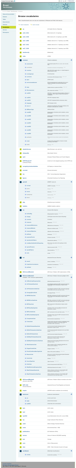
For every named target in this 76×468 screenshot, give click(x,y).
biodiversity (26, 52)
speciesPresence (31, 247)
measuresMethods (31, 228)
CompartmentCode (31, 318)
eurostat (25, 170)
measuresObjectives (31, 231)
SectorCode (29, 358)
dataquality (26, 153)
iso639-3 (29, 97)
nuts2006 (29, 115)
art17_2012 (26, 44)
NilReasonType (30, 109)
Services (5, 29)
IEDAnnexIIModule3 (28, 275)
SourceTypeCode (31, 361)
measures (29, 222)
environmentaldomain (32, 82)
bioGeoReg (29, 213)
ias (23, 210)
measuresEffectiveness (32, 225)
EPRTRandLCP (27, 161)
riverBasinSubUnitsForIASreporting (35, 243)
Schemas (5, 24)
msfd (24, 423)
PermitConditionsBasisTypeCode (34, 351)
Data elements (6, 22)
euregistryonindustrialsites (30, 166)
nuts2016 (29, 126)
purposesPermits (31, 237)
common (25, 60)
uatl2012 (29, 403)
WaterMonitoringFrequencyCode (34, 367)
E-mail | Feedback (7, 463)
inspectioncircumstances (32, 264)
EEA (9, 1)
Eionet (8, 11)
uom (24, 443)
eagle (28, 400)
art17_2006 (26, 40)
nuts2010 (29, 119)
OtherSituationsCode (31, 344)
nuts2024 (29, 133)
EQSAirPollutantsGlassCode (33, 326)
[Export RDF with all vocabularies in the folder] (71, 60)
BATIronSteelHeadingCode (33, 314)
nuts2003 (29, 112)
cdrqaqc (29, 216)
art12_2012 (26, 33)
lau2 (24, 412)
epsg (28, 87)
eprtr (24, 157)
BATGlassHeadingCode (32, 307)
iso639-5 (29, 100)
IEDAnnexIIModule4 (28, 379)
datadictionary (27, 149)
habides (25, 206)
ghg (24, 202)
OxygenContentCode (31, 348)
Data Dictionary (14, 11)
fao (23, 174)
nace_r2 (28, 105)
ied (23, 257)
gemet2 (25, 182)
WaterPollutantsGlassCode (33, 370)
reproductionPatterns (32, 240)
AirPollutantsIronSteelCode (33, 288)
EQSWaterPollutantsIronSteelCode (35, 340)
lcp (23, 419)
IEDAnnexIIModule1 (28, 272)
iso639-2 (29, 93)
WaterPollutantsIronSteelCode (34, 374)
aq (23, 29)
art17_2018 (26, 48)
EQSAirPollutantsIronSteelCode (34, 330)
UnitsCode (29, 364)
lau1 (24, 408)
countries (29, 70)
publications (26, 431)
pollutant (29, 267)
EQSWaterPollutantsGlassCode (34, 336)
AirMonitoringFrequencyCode (33, 281)
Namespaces (6, 32)
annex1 (28, 261)
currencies (29, 76)
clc (27, 398)
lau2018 (25, 416)
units (28, 253)
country (28, 454)
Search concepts (35, 24)
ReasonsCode (30, 354)
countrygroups (30, 73)
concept (28, 185)
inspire (25, 390)
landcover (25, 394)
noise (24, 427)
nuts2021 (29, 130)
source (28, 191)
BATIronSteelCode (31, 311)
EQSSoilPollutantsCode (32, 334)
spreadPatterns (30, 249)
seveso (25, 435)
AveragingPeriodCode (32, 292)
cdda (24, 56)
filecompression (30, 90)
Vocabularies (6, 27)
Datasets (5, 16)
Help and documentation (8, 14)
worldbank (26, 451)
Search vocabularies (24, 24)
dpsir (28, 79)
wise (24, 447)
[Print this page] (64, 1)
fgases (24, 178)
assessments (30, 63)
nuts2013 (29, 123)
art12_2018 (26, 36)
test (24, 439)
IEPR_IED (25, 385)
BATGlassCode (30, 304)
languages (29, 103)
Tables (4, 19)
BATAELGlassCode (31, 295)
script (28, 141)
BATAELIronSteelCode (32, 300)
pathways (29, 234)
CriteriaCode (30, 321)
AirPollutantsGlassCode (32, 284)
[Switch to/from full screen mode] (66, 1)
